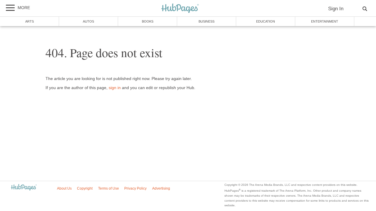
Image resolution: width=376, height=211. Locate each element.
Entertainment (324, 21)
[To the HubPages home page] (24, 187)
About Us (64, 188)
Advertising (161, 188)
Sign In (335, 8)
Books (147, 21)
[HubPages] (180, 9)
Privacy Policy (135, 188)
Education (265, 21)
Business (206, 21)
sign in (115, 88)
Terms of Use (108, 188)
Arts (29, 21)
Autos (88, 21)
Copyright (85, 188)
